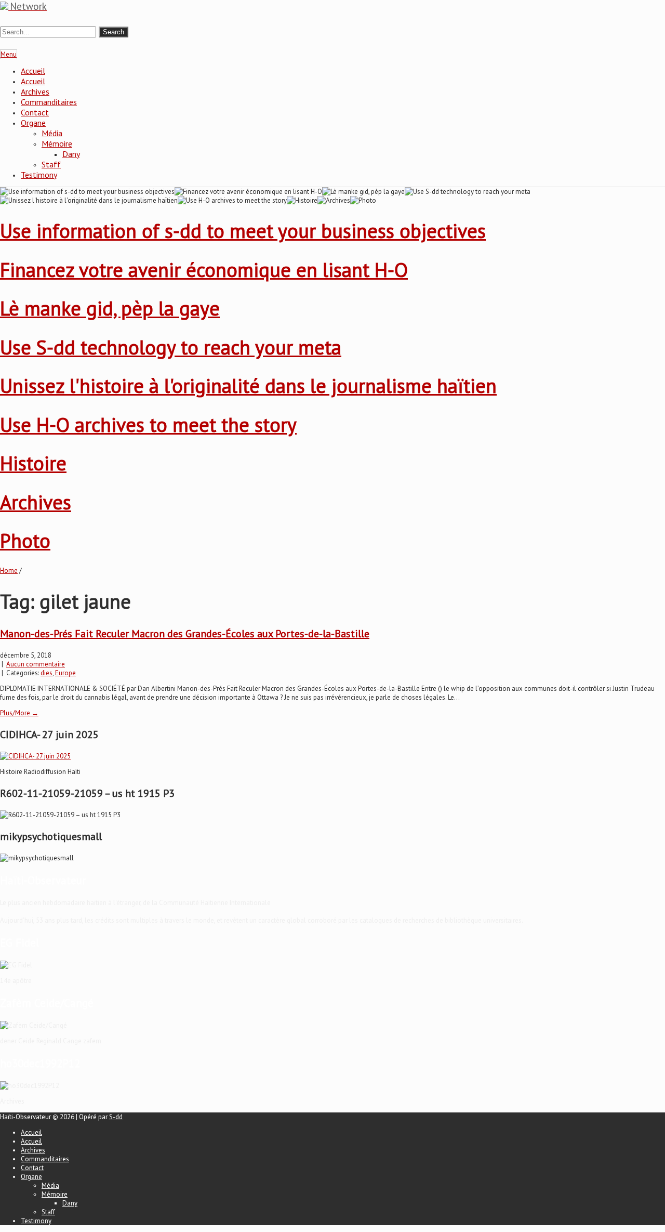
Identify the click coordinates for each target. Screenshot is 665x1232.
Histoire (33, 463)
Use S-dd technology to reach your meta (170, 347)
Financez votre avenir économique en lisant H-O (204, 269)
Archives (35, 91)
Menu (9, 54)
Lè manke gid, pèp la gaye (110, 308)
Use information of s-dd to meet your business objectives (243, 230)
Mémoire (57, 143)
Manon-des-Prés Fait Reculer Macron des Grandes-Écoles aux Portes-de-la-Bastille (184, 633)
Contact (35, 112)
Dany (71, 154)
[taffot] (35, 756)
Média (52, 133)
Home (9, 570)
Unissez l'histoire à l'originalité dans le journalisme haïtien (248, 385)
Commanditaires (49, 102)
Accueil (33, 70)
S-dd (116, 1116)
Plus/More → (19, 713)
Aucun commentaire (35, 664)
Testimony (39, 174)
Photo (25, 540)
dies (46, 673)
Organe (33, 122)
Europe (65, 673)
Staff (51, 164)
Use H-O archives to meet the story (148, 424)
